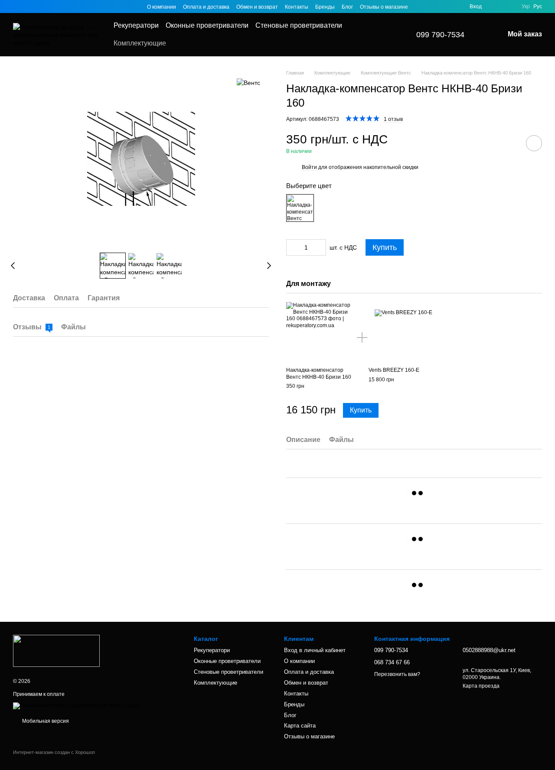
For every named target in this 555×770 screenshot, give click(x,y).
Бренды (325, 7)
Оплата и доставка (206, 7)
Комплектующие (140, 43)
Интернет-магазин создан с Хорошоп (54, 752)
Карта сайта (300, 725)
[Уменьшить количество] (293, 247)
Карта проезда (481, 686)
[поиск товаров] (383, 35)
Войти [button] (309, 167)
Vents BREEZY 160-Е (394, 370)
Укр (526, 6)
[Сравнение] (509, 6)
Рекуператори (136, 25)
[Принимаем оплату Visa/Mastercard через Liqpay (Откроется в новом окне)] (76, 705)
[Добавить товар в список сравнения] (509, 143)
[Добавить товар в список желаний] (534, 143)
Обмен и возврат (257, 7)
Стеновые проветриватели (298, 25)
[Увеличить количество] (319, 247)
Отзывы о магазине (384, 7)
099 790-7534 (440, 35)
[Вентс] (248, 82)
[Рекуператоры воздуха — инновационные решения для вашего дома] (56, 650)
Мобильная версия (45, 721)
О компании (161, 7)
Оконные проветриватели (207, 25)
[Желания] (493, 6)
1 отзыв (393, 119)
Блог (347, 7)
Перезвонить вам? (397, 674)
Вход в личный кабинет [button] (315, 650)
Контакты (296, 7)
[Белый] (300, 208)
